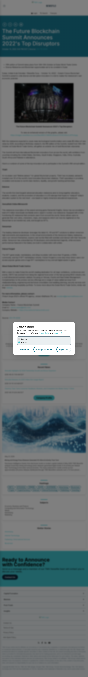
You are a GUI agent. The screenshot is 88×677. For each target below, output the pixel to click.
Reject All (63, 349)
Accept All (24, 349)
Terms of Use (58, 333)
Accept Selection (44, 349)
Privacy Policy (44, 333)
